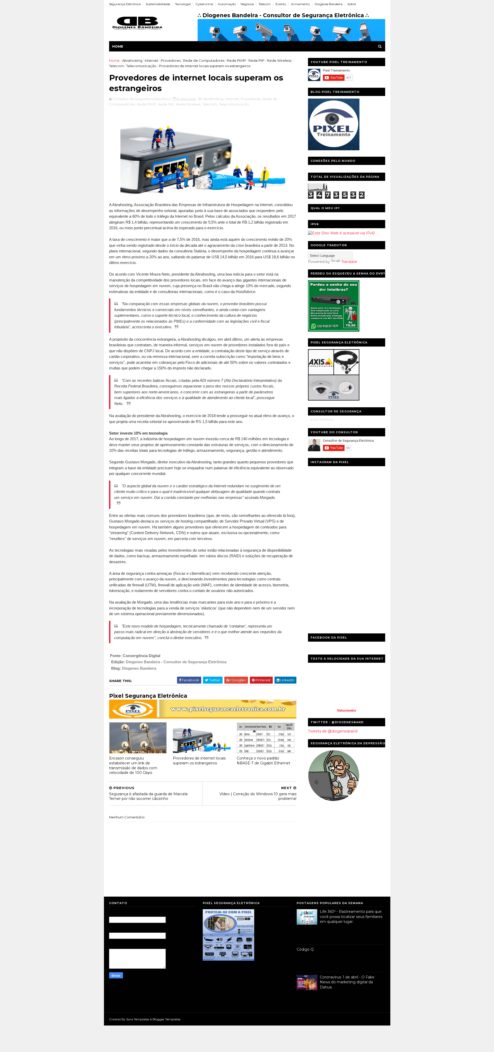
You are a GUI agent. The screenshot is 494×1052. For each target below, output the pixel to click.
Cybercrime (204, 4)
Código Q (305, 949)
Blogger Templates (166, 1019)
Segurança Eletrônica (125, 4)
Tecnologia (183, 4)
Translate (349, 261)
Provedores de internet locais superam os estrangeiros (199, 760)
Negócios (247, 4)
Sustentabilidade (158, 4)
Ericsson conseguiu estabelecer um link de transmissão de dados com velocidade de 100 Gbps (133, 765)
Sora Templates (137, 1019)
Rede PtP (256, 60)
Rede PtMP (236, 60)
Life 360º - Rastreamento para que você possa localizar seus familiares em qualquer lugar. (351, 916)
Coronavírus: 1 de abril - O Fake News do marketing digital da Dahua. (347, 982)
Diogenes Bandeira (328, 4)
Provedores (171, 60)
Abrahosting (132, 60)
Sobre (351, 4)
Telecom (265, 4)
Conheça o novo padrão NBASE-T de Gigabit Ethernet (263, 760)
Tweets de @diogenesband (332, 731)
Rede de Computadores (203, 60)
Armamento (300, 4)
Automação (227, 4)
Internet (151, 60)
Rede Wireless (279, 60)
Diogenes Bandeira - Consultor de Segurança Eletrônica (176, 662)
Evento (281, 4)
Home (117, 46)
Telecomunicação (141, 66)
